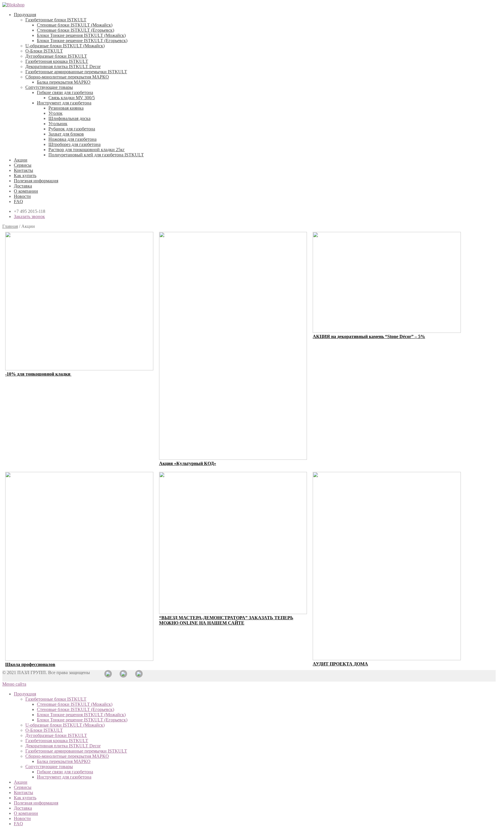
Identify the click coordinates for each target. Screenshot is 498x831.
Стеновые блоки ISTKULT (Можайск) (74, 24)
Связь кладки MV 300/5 (71, 97)
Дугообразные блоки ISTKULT (56, 56)
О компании (26, 191)
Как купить (25, 175)
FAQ (18, 201)
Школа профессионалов (30, 664)
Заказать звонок (29, 216)
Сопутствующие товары (49, 87)
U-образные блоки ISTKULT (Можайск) (65, 45)
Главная (10, 226)
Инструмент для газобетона (64, 102)
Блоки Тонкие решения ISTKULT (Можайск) (81, 35)
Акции (20, 159)
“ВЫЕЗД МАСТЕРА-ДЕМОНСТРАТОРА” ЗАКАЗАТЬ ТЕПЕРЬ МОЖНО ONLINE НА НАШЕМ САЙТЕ (226, 620)
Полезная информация (36, 180)
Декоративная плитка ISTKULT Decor (63, 66)
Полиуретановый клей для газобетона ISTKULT (96, 154)
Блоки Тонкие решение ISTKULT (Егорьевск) (82, 40)
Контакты (23, 170)
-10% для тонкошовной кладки (38, 374)
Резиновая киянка (66, 108)
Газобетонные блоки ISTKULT (55, 19)
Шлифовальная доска (69, 118)
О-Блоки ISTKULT (44, 50)
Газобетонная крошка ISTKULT (56, 61)
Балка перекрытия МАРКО (63, 82)
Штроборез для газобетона (74, 144)
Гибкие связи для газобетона (65, 92)
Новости (22, 196)
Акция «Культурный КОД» (187, 463)
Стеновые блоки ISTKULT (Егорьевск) (75, 30)
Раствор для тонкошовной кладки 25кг (86, 149)
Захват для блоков (66, 134)
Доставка (23, 185)
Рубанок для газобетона (71, 128)
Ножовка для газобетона (72, 139)
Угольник (57, 123)
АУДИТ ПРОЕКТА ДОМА (340, 663)
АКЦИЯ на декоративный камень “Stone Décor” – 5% (369, 336)
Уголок (55, 113)
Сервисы (22, 165)
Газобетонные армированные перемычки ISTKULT (76, 71)
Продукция (25, 14)
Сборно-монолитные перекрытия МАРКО (67, 76)
